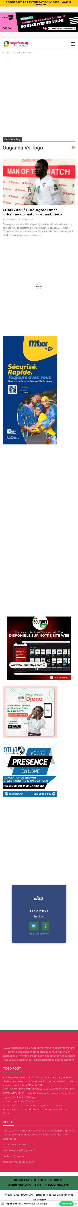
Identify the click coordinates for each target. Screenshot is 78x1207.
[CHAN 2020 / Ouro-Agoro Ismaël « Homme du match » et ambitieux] (39, 182)
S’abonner (66, 1203)
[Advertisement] (39, 95)
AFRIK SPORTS (19, 1185)
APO (37, 1185)
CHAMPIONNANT (57, 1185)
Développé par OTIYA (39, 934)
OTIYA (43, 1200)
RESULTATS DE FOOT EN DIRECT (39, 1180)
